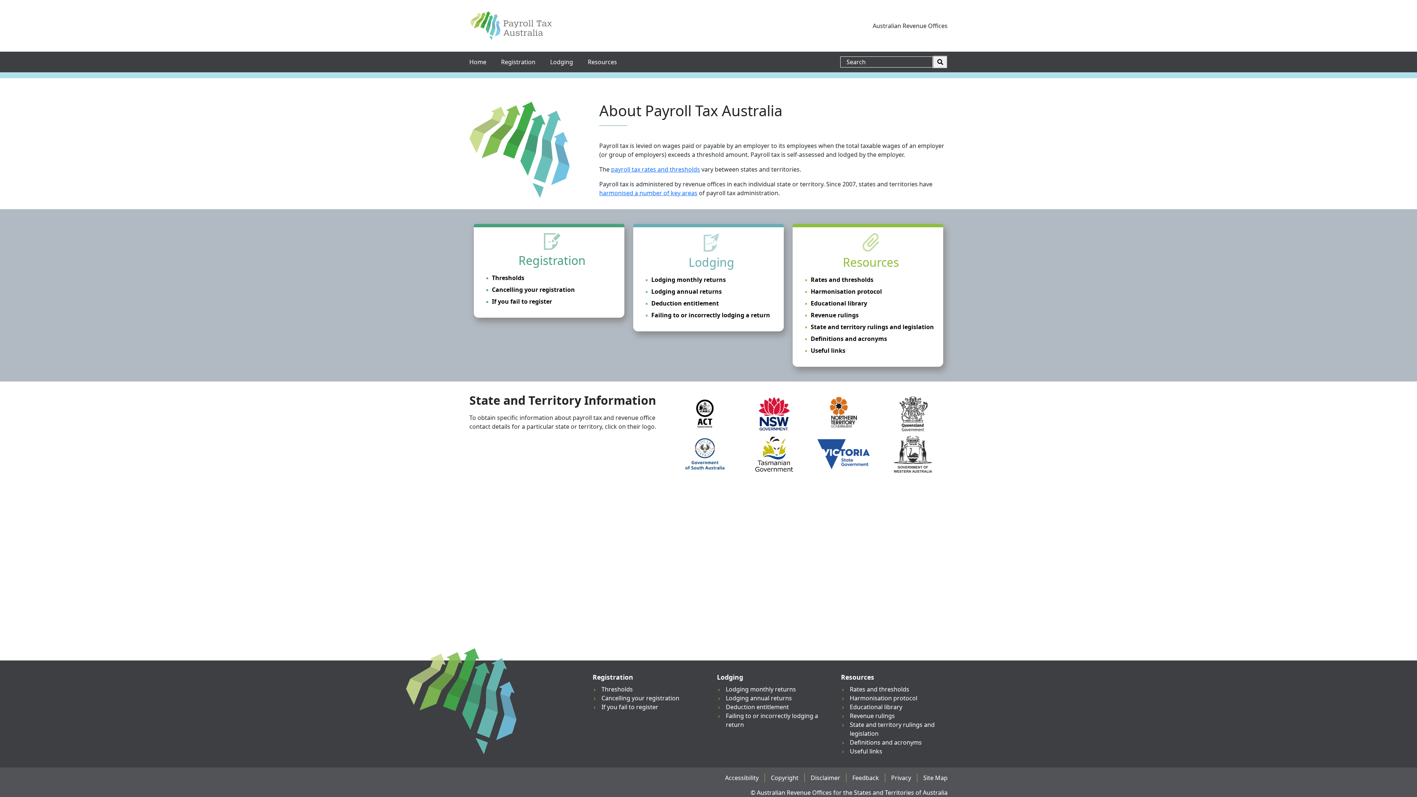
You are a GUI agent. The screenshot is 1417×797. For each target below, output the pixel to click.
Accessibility (742, 778)
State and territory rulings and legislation (872, 327)
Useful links (828, 350)
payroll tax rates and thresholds (655, 169)
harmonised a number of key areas (648, 193)
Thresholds (508, 278)
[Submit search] (940, 62)
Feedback (865, 778)
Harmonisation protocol (846, 291)
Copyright (785, 778)
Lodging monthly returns (688, 280)
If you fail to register (522, 301)
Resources (602, 62)
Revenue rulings (835, 315)
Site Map (935, 778)
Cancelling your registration (533, 290)
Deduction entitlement (685, 303)
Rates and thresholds (842, 280)
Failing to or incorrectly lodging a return (710, 315)
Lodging (561, 62)
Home (477, 62)
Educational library (839, 303)
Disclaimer (825, 778)
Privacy (901, 778)
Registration (518, 62)
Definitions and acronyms (849, 339)
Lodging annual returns (686, 291)
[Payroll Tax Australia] (510, 26)
